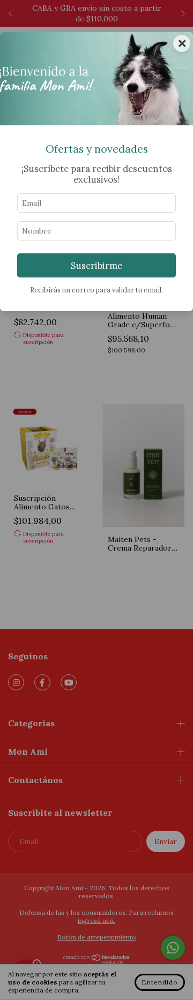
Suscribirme (96, 266)
